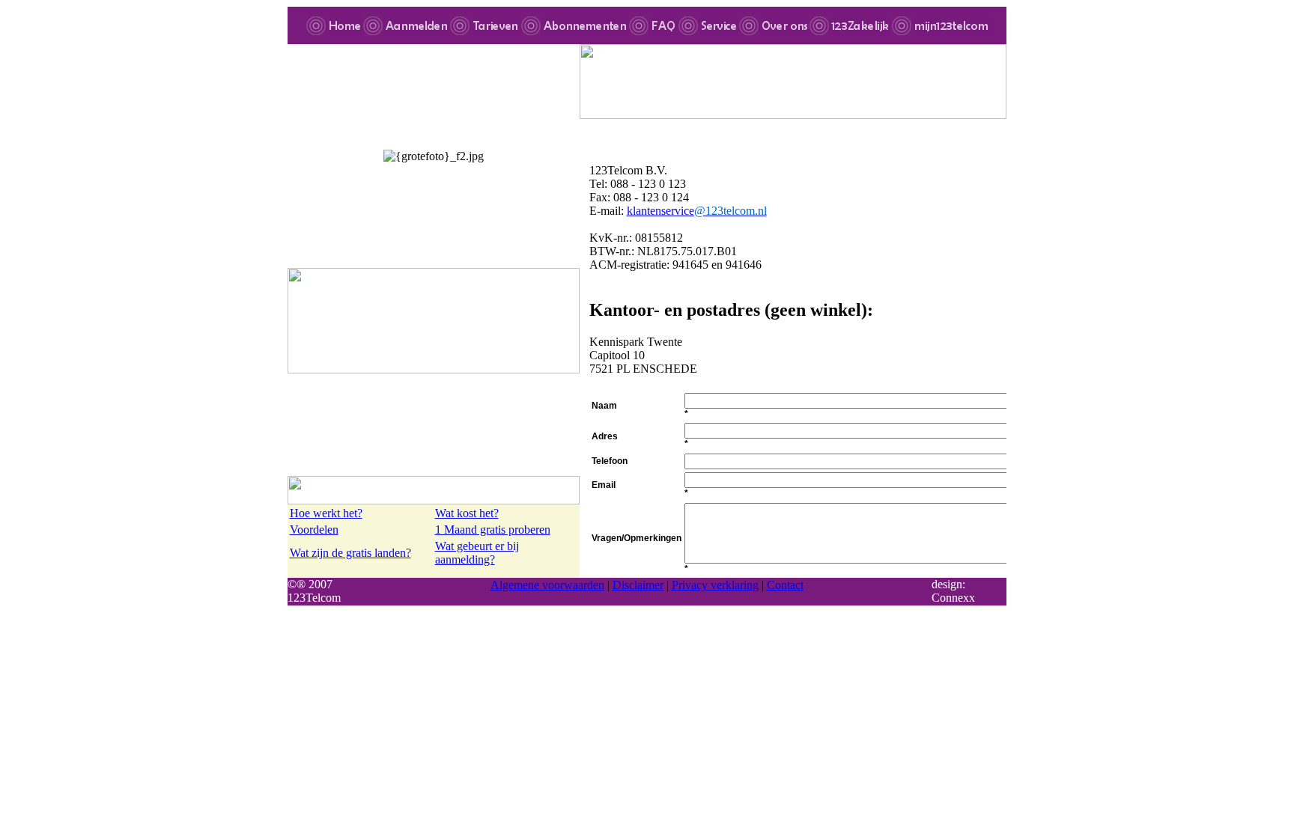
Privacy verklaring (715, 585)
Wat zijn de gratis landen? (350, 552)
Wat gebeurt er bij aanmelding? (477, 553)
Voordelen (314, 529)
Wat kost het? (467, 513)
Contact (785, 585)
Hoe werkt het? (326, 513)
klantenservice (697, 210)
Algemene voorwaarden (547, 585)
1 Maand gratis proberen (492, 529)
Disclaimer (638, 585)
